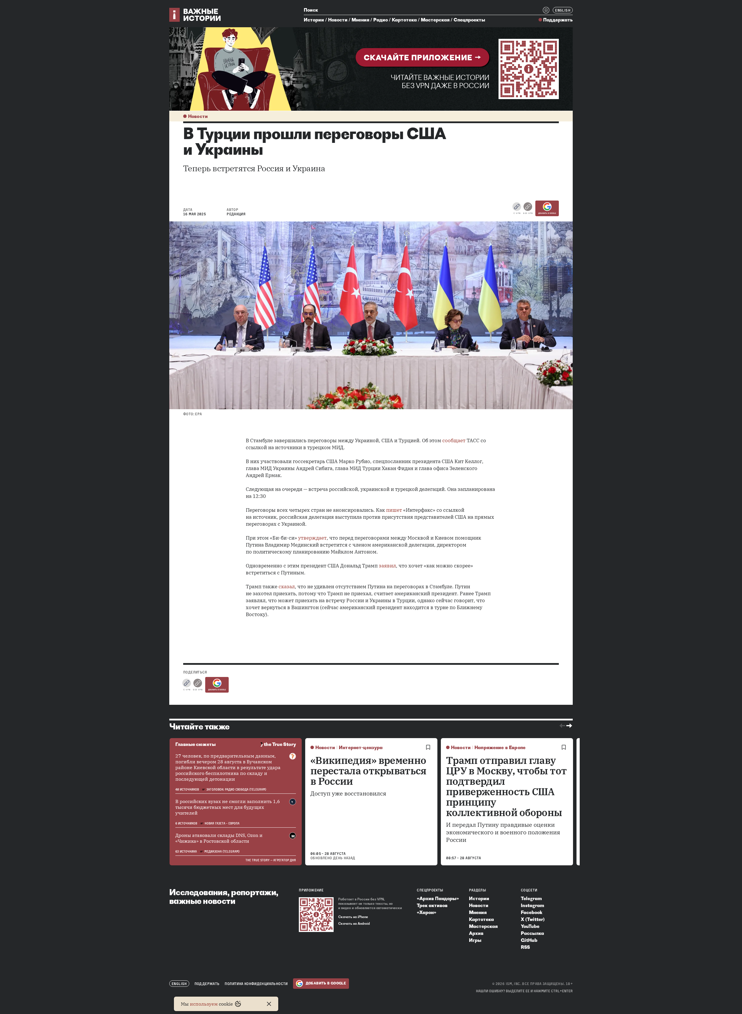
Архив (476, 933)
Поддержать (558, 20)
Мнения (360, 20)
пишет (394, 510)
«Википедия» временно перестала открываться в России (368, 770)
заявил (387, 565)
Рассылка (532, 933)
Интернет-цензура (361, 747)
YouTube (530, 926)
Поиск (311, 10)
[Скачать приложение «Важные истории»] (316, 914)
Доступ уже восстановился (348, 793)
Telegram (531, 898)
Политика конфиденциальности (256, 984)
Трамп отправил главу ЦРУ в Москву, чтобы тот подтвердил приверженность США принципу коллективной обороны (506, 786)
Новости (338, 20)
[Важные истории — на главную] (195, 15)
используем (204, 1004)
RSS (525, 947)
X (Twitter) (533, 919)
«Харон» (426, 912)
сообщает (453, 440)
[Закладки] (546, 10)
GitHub (529, 940)
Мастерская (435, 20)
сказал (287, 586)
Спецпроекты (469, 20)
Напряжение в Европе (499, 747)
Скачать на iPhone (353, 917)
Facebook (531, 912)
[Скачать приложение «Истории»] (529, 69)
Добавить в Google (547, 213)
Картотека (404, 20)
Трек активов (432, 905)
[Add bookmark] (428, 747)
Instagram (532, 905)
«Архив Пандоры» (438, 898)
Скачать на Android (354, 924)
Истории (314, 20)
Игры (475, 940)
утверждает (312, 538)
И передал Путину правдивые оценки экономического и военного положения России (503, 832)
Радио (380, 20)
